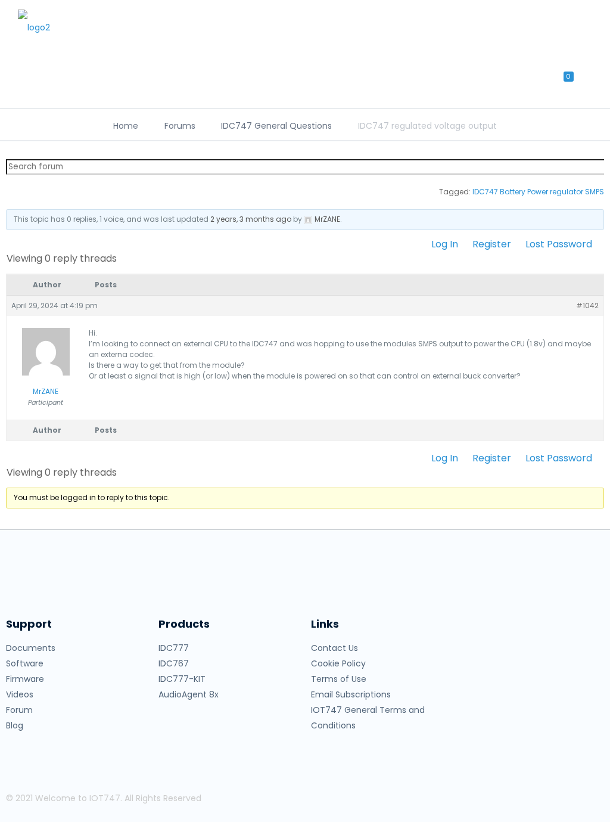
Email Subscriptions (351, 694)
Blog (14, 725)
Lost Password (558, 244)
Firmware (25, 679)
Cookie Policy (338, 663)
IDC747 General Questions (276, 126)
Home (125, 126)
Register (491, 244)
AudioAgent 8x (188, 694)
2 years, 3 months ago (250, 219)
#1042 (587, 305)
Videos (19, 694)
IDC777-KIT (182, 679)
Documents (30, 648)
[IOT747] (84, 27)
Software (24, 663)
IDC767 (173, 663)
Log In (444, 244)
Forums (179, 126)
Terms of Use (338, 679)
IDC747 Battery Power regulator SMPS (538, 192)
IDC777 (173, 648)
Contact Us (334, 648)
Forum (19, 710)
